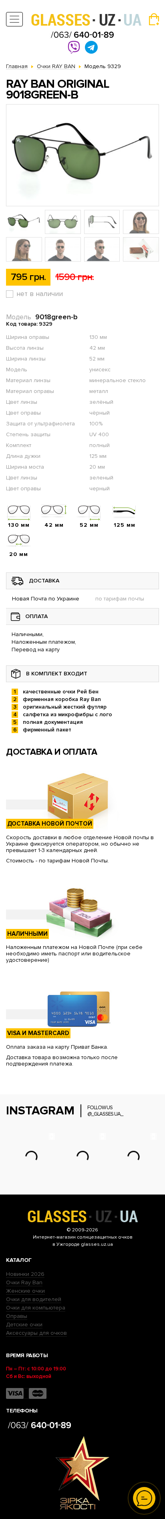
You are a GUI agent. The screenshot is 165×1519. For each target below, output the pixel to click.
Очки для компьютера (35, 1307)
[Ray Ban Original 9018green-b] (82, 155)
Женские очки (25, 1290)
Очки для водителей (33, 1299)
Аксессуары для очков (36, 1333)
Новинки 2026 (25, 1274)
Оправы (16, 1316)
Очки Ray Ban (24, 1282)
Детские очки (24, 1324)
